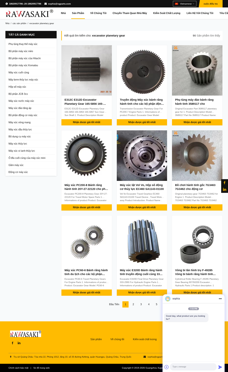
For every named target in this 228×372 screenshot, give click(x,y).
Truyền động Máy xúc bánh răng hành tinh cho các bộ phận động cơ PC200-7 (141, 103)
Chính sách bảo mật (18, 368)
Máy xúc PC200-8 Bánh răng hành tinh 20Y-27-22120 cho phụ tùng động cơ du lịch (86, 189)
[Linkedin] (224, 189)
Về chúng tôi (98, 13)
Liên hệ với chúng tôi (200, 13)
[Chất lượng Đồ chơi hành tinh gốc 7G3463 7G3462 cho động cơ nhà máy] (197, 155)
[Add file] (166, 367)
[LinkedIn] (19, 342)
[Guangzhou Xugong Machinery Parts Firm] (29, 13)
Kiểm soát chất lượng (166, 13)
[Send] (220, 367)
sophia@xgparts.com (59, 3)
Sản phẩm (78, 13)
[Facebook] (224, 182)
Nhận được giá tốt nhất (86, 122)
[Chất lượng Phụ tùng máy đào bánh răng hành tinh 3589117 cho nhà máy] (197, 70)
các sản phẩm (19, 23)
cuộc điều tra (211, 3)
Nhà (63, 13)
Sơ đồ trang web (41, 368)
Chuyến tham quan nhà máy (130, 13)
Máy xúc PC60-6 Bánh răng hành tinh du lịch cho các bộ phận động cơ (86, 274)
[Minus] (220, 299)
